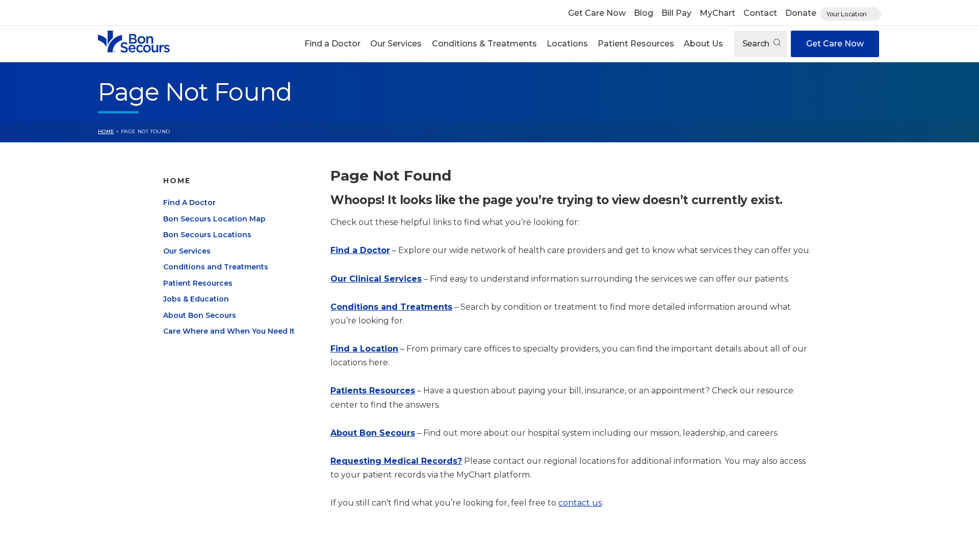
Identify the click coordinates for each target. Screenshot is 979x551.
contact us (580, 503)
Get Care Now (597, 13)
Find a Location (364, 349)
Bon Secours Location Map (214, 218)
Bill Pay (676, 13)
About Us (703, 43)
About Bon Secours (199, 315)
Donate (800, 13)
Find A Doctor (189, 202)
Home (106, 131)
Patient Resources (636, 43)
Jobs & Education (196, 299)
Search (756, 43)
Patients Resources (372, 390)
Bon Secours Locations (207, 234)
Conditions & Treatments (484, 43)
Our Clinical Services (376, 279)
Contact (760, 13)
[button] (333, 44)
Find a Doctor (332, 43)
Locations (567, 43)
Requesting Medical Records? (396, 461)
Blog (643, 13)
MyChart (717, 13)
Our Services (396, 43)
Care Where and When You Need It (229, 331)
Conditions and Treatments (215, 266)
